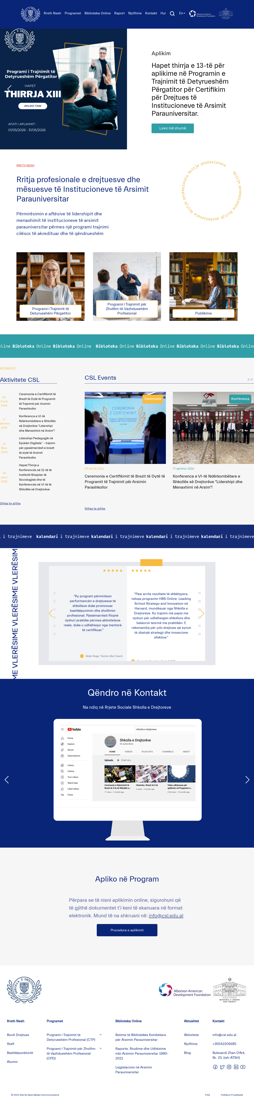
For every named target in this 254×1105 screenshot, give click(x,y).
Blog (187, 1053)
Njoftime (135, 13)
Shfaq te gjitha (10, 503)
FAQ (207, 1095)
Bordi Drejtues (18, 1035)
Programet (73, 13)
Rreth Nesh (52, 13)
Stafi (10, 1044)
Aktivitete (191, 1035)
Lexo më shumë (172, 120)
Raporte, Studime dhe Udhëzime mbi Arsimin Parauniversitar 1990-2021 (141, 1053)
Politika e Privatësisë (232, 1095)
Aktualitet (191, 1021)
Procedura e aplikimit (127, 930)
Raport (119, 13)
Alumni (12, 1062)
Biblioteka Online (97, 13)
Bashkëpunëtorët (20, 1053)
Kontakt (151, 13)
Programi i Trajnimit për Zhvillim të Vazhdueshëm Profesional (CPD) (71, 1053)
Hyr (163, 13)
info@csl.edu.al (166, 916)
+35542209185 (224, 1044)
